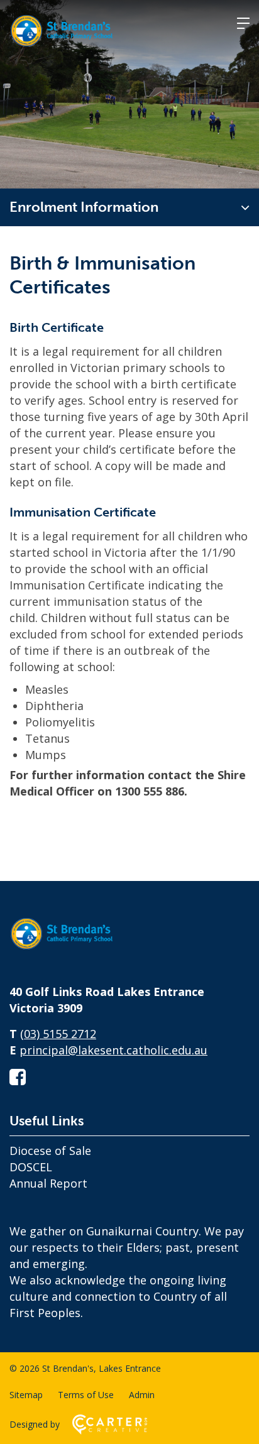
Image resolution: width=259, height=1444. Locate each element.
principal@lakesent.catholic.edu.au (113, 1050)
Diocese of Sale (50, 1150)
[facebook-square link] (17, 1077)
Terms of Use (86, 1395)
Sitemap (26, 1395)
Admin (142, 1395)
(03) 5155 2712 (58, 1033)
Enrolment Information (83, 207)
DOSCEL (30, 1166)
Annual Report (48, 1183)
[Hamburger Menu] (243, 23)
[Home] (72, 950)
